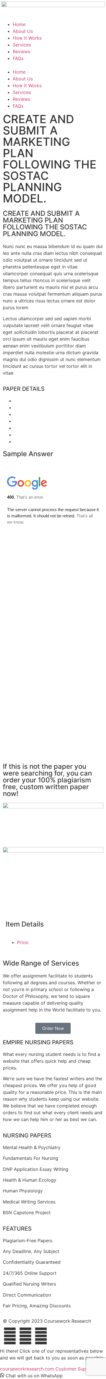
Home (19, 24)
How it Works (27, 38)
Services (22, 45)
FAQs (18, 58)
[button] (53, 65)
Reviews (21, 51)
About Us (23, 31)
